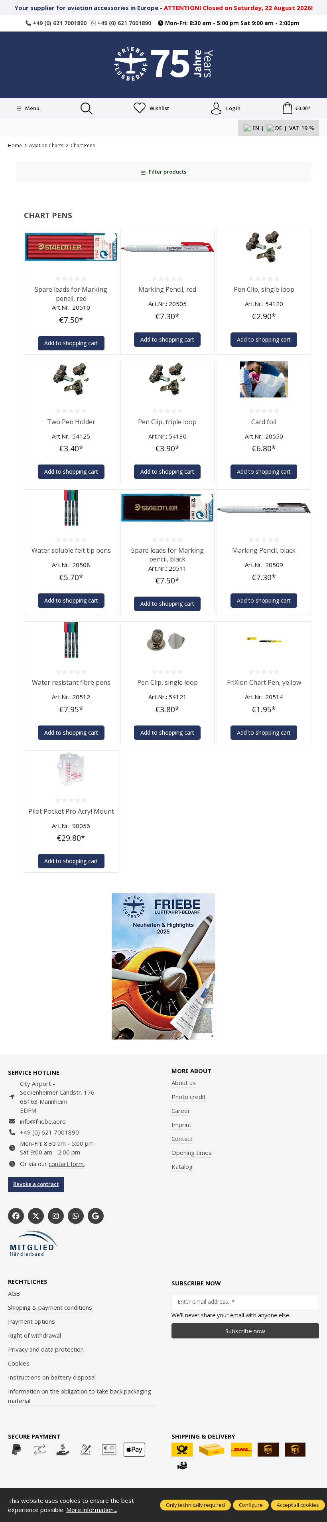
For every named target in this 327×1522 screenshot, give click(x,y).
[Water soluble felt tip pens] (71, 508)
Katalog (182, 1166)
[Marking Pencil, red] (168, 247)
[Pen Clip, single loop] (264, 247)
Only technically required (195, 1504)
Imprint (181, 1125)
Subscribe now (245, 1331)
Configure (251, 1504)
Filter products (167, 171)
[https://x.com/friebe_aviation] (36, 1216)
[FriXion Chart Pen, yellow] (264, 640)
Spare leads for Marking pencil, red (71, 293)
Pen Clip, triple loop (167, 421)
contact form (66, 1164)
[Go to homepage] (163, 63)
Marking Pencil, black (263, 550)
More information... (91, 1510)
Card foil (263, 421)
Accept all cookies (298, 1504)
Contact (182, 1138)
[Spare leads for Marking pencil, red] (71, 247)
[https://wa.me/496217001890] (76, 1216)
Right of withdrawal (34, 1335)
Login (233, 108)
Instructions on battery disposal (52, 1377)
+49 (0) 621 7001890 (59, 23)
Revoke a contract (36, 1184)
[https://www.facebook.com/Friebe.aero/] (16, 1216)
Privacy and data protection (46, 1349)
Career (180, 1111)
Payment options (31, 1321)
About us (183, 1083)
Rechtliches (27, 1282)
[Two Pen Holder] (71, 379)
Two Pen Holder (71, 421)
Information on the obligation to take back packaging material (79, 1396)
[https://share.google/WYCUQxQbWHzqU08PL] (96, 1216)
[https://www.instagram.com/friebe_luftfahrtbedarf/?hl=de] (56, 1216)
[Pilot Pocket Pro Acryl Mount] (71, 769)
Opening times (191, 1152)
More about (191, 1071)
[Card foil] (264, 379)
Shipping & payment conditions (50, 1307)
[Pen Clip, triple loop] (168, 379)
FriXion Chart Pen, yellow (264, 682)
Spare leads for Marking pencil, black (167, 554)
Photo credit (188, 1097)
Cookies (19, 1363)
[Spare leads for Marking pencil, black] (168, 508)
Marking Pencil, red (167, 289)
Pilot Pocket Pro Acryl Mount (71, 811)
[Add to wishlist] (110, 237)
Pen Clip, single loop (264, 289)
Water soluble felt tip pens (71, 550)
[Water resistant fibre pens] (71, 640)
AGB (14, 1293)
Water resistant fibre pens (71, 682)
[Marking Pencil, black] (264, 508)
